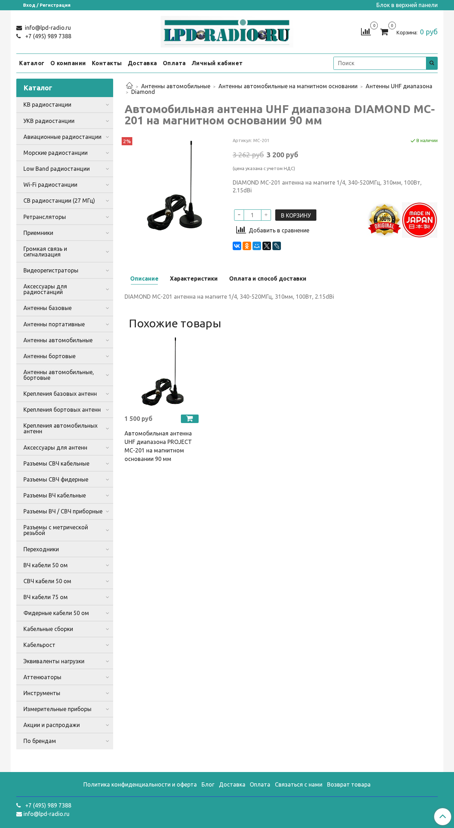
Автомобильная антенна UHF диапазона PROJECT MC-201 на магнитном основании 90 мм (158, 446)
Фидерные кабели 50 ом (56, 613)
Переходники (41, 549)
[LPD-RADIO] (227, 30)
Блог (207, 784)
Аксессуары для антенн (55, 447)
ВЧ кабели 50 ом (45, 565)
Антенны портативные (54, 324)
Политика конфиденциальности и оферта (140, 784)
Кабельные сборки (48, 629)
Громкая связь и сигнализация (45, 252)
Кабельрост (39, 645)
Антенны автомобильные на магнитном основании (288, 86)
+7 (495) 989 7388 (47, 36)
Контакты (107, 63)
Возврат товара (349, 784)
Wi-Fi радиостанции (50, 184)
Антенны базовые (47, 308)
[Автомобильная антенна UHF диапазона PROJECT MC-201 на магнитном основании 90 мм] (161, 371)
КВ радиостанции (47, 104)
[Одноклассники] (247, 246)
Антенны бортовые (49, 356)
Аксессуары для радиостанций (45, 289)
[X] (266, 246)
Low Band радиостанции (56, 168)
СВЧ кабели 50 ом (47, 581)
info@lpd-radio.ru (47, 27)
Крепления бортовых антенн (62, 409)
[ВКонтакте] (237, 246)
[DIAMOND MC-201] (172, 185)
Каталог (32, 63)
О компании (68, 63)
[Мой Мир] (257, 246)
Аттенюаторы (42, 677)
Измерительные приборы (57, 709)
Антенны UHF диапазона (399, 86)
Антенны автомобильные (175, 86)
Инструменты (41, 693)
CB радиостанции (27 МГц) (59, 200)
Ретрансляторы (44, 217)
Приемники (38, 233)
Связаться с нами (298, 784)
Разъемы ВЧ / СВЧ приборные (63, 511)
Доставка (142, 63)
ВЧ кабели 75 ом (45, 597)
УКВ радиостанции (48, 121)
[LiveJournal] (276, 246)
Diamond (143, 92)
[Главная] (129, 86)
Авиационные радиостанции (62, 137)
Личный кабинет (217, 63)
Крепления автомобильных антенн (60, 428)
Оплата (174, 63)
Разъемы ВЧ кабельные (54, 495)
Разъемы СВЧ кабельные (56, 463)
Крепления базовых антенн (60, 393)
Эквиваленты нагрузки (53, 661)
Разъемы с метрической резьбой (55, 530)
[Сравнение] (365, 31)
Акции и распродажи (51, 725)
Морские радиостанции (55, 153)
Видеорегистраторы (50, 270)
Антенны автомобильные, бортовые (58, 375)
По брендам (39, 741)
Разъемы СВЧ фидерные (55, 479)
